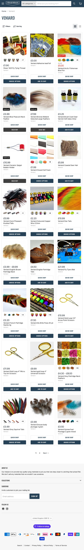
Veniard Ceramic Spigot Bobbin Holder (12, 166)
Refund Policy (48, 545)
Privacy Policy (36, 545)
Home (4, 11)
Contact (27, 545)
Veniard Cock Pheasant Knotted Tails (12, 222)
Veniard (5, 70)
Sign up (34, 496)
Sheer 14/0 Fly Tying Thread (14, 68)
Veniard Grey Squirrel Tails (13, 429)
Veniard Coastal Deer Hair (68, 165)
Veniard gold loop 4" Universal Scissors (38, 372)
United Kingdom (41, 518)
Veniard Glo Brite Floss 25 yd (42, 323)
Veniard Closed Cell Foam (41, 170)
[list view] (80, 26)
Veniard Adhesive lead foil (41, 63)
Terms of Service (61, 545)
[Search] (74, 3)
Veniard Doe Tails (65, 221)
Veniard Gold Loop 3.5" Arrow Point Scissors (67, 319)
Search (19, 545)
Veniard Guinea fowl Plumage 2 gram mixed (67, 430)
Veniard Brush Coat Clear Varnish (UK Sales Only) (68, 118)
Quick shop (15, 76)
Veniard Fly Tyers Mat (66, 270)
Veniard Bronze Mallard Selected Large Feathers (40, 118)
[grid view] (75, 26)
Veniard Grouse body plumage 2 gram (39, 426)
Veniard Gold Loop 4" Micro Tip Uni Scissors (14, 372)
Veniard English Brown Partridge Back (12, 271)
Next (45, 453)
